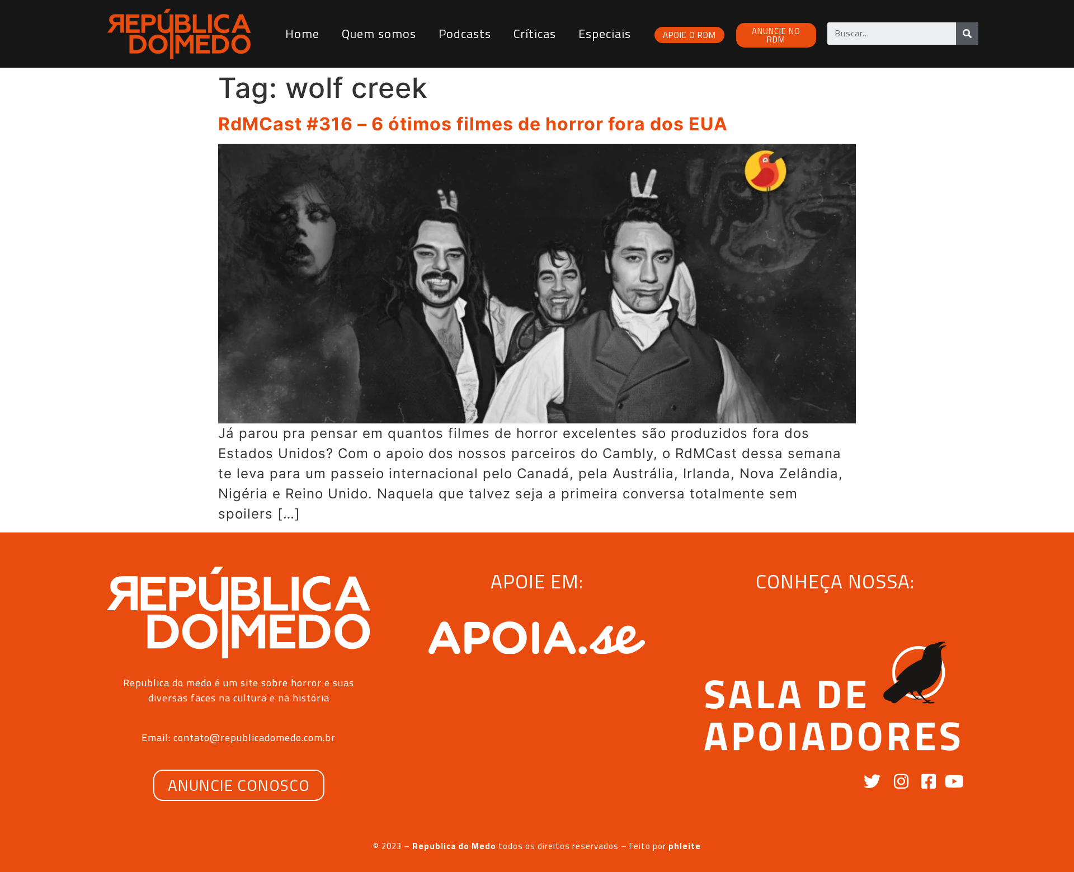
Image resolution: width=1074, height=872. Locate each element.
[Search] (967, 33)
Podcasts (465, 33)
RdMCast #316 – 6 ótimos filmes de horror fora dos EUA (473, 124)
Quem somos (379, 33)
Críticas (535, 33)
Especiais (604, 33)
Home (302, 33)
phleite (684, 846)
